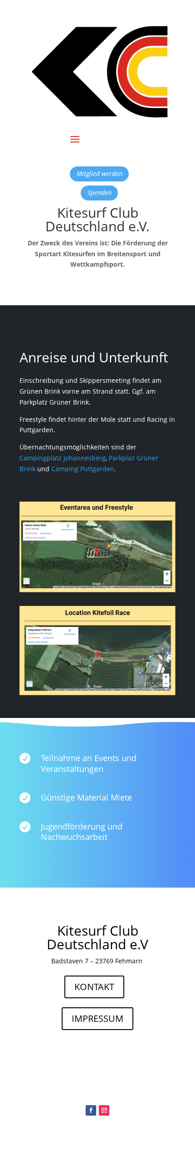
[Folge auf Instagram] (104, 1110)
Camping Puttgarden (82, 468)
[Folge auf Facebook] (91, 1110)
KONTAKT (94, 987)
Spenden (100, 192)
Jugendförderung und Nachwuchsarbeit (81, 831)
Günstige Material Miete (86, 797)
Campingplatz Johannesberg (63, 458)
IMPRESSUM (97, 1018)
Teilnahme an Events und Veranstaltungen (88, 763)
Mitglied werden (99, 173)
